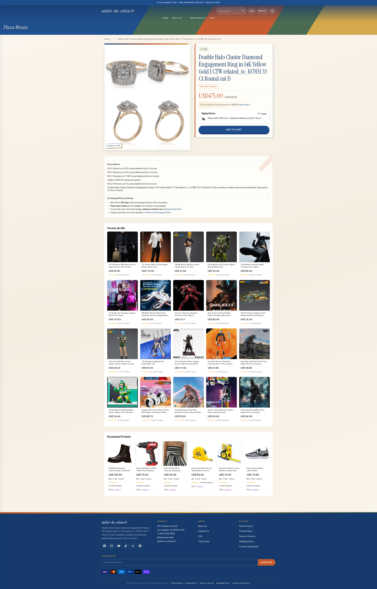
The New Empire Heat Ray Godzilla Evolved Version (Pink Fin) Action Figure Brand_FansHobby (188, 411)
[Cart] (272, 11)
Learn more (244, 105)
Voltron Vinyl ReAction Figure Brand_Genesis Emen (220, 411)
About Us (202, 526)
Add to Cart (234, 129)
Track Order (204, 541)
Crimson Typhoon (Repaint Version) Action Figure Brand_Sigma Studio (186, 314)
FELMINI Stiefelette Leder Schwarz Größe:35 (119, 469)
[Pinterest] (140, 546)
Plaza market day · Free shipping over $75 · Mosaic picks (188, 2)
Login (251, 11)
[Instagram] (112, 546)
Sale (212, 18)
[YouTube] (119, 546)
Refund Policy (246, 526)
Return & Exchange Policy (158, 212)
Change (264, 113)
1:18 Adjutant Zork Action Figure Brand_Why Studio (221, 265)
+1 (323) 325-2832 (166, 533)
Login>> (117, 490)
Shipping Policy (246, 541)
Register (262, 11)
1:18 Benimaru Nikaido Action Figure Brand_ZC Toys (187, 265)
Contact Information (249, 546)
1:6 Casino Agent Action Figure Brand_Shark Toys (155, 265)
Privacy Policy (246, 531)
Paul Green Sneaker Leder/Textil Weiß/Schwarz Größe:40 (257, 469)
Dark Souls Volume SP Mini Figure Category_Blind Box (219, 314)
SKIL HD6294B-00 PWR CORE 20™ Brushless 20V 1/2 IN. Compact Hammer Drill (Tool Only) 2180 (146, 469)
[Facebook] (105, 546)
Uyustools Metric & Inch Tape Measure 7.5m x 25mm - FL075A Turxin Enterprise (201, 469)
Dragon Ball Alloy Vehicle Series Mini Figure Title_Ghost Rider (155, 411)
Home (165, 18)
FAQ (200, 536)
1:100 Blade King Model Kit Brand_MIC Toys (153, 362)
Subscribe (266, 562)
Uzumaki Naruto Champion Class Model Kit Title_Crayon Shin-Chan (220, 362)
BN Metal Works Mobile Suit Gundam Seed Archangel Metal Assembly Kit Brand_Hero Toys (155, 314)
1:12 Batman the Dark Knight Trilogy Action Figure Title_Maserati (252, 265)
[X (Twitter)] (133, 546)
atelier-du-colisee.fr (118, 11)
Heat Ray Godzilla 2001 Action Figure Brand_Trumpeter (254, 362)
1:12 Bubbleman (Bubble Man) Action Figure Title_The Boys (121, 411)
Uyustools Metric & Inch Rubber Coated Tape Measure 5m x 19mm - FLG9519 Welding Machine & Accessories (229, 469)
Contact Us (203, 531)
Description (113, 164)
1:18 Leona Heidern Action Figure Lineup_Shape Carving (121, 362)
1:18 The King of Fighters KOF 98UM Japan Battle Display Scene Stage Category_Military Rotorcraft (254, 314)
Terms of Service (247, 536)
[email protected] (173, 209)
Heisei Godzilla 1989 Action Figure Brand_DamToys (252, 411)
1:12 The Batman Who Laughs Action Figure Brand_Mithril (187, 362)
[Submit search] (243, 11)
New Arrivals (197, 18)
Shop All (177, 18)
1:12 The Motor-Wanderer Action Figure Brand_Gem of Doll (122, 265)
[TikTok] (126, 546)
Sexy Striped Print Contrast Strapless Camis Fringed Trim (172, 469)
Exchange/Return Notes (120, 198)
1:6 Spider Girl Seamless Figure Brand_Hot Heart (122, 314)
